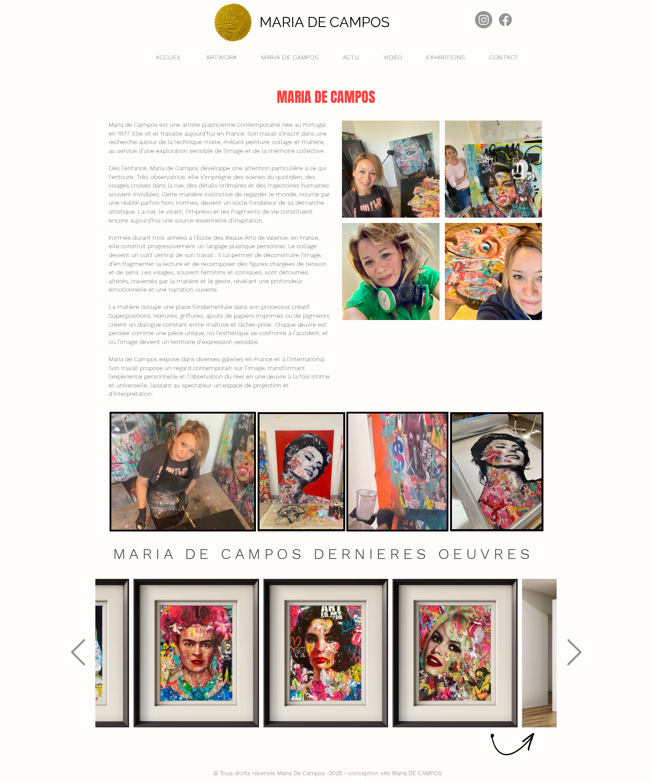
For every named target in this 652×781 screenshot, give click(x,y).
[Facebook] (505, 19)
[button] (435, 520)
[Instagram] (483, 19)
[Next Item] (574, 653)
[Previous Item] (78, 653)
